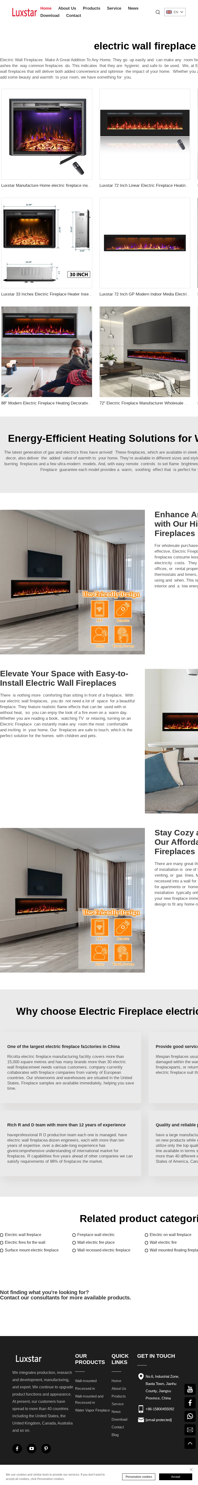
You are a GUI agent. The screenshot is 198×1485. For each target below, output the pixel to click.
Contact (73, 15)
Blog (115, 1435)
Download (49, 15)
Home (45, 8)
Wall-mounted (86, 1381)
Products (91, 8)
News (133, 8)
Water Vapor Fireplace (92, 1410)
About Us (67, 8)
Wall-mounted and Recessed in (89, 1399)
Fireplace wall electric (96, 1235)
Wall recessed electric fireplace (103, 1250)
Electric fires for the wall (25, 1242)
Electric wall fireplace (23, 1235)
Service (114, 8)
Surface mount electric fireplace (32, 1250)
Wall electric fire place (96, 1242)
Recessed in (85, 1388)
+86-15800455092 (160, 1409)
